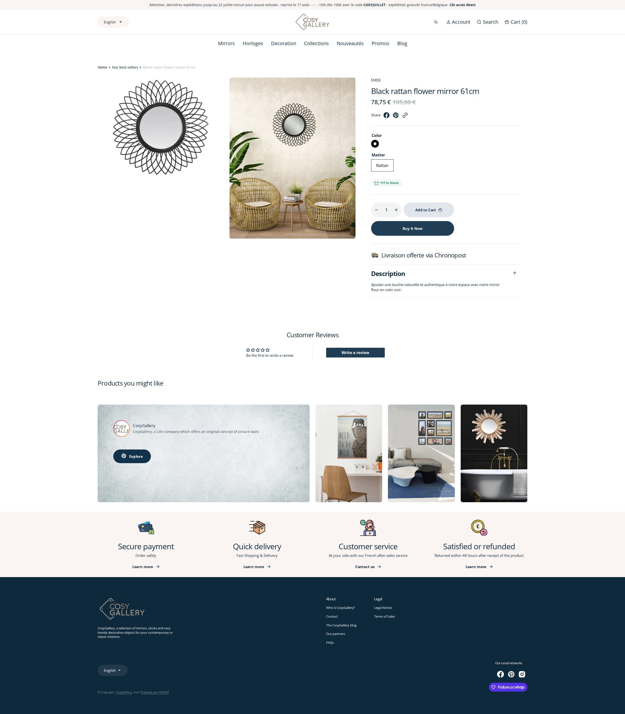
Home (102, 67)
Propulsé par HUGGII (154, 692)
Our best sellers (125, 67)
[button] (458, 22)
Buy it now (413, 228)
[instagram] (522, 674)
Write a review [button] (355, 352)
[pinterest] (396, 116)
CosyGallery (124, 692)
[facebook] (386, 116)
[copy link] (405, 116)
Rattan (385, 167)
